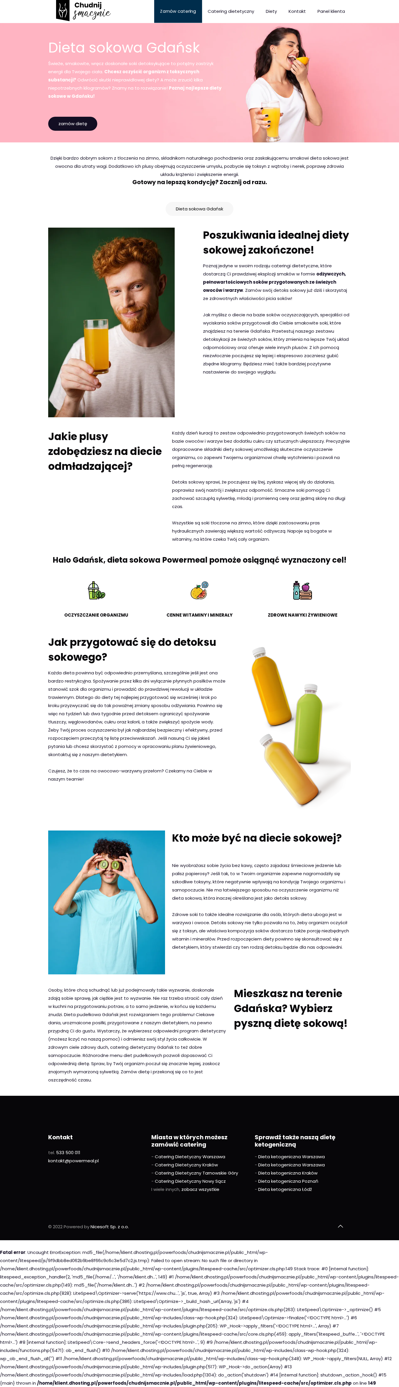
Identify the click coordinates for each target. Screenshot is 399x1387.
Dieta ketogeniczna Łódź (285, 1189)
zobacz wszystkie (200, 1189)
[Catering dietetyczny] (83, 11)
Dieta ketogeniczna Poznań (288, 1181)
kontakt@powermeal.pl (73, 1161)
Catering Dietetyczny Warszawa (190, 1157)
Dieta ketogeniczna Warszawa (291, 1157)
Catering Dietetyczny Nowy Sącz (190, 1181)
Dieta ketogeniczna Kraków (288, 1173)
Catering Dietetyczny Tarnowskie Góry (196, 1173)
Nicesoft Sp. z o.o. (110, 1227)
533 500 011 (68, 1152)
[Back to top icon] (340, 1226)
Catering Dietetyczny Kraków (186, 1165)
